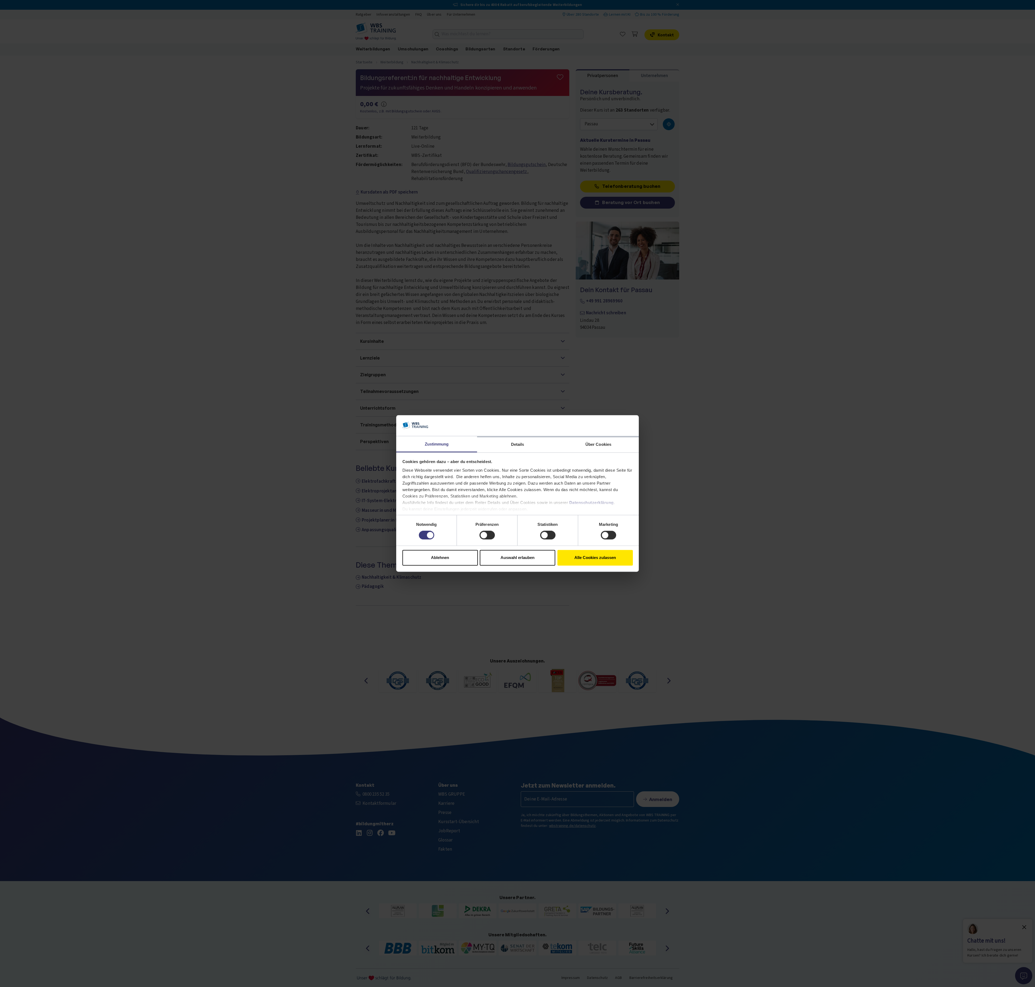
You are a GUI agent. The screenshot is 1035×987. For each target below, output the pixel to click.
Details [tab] (517, 444)
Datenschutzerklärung (591, 502)
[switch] (487, 535)
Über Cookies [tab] (598, 444)
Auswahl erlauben (517, 557)
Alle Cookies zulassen (595, 557)
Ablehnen (440, 557)
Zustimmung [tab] (437, 444)
